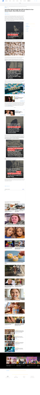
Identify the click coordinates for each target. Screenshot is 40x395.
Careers (24, 377)
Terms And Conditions (32, 377)
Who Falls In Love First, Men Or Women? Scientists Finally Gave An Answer (19, 337)
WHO (21, 17)
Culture (7, 6)
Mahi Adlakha (16, 344)
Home (5, 6)
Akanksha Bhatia (6, 12)
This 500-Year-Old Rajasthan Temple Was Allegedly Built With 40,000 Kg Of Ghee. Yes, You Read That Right (19, 331)
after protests (9, 105)
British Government (6, 79)
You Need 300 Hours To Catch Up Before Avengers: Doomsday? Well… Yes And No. (19, 349)
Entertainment (17, 341)
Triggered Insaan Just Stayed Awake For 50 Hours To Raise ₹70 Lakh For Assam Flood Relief (19, 343)
